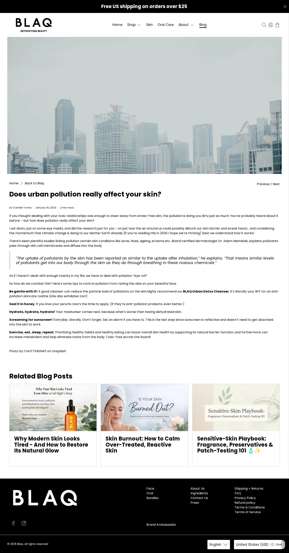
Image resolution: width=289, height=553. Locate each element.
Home (117, 24)
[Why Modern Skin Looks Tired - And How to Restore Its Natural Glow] (53, 407)
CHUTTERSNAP (35, 351)
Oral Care (165, 24)
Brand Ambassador (161, 524)
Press (195, 502)
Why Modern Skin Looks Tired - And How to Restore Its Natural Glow (51, 444)
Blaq (20, 544)
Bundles (152, 498)
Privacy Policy (245, 498)
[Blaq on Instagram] (23, 524)
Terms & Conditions (250, 507)
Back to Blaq (34, 183)
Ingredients (199, 493)
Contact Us (199, 498)
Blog (203, 24)
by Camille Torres (20, 207)
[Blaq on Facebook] (13, 524)
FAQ (238, 493)
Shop (131, 24)
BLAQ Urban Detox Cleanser (206, 291)
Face (150, 488)
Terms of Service (248, 512)
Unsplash (59, 351)
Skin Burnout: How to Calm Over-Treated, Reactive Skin (143, 444)
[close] (285, 6)
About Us (197, 488)
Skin (149, 24)
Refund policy (245, 502)
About (184, 24)
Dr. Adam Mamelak (233, 241)
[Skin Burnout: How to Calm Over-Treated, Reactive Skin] (144, 407)
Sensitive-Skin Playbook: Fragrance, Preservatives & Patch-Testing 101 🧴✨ (235, 444)
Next (276, 184)
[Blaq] (34, 25)
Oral (149, 493)
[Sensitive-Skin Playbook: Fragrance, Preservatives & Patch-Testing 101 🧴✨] (236, 407)
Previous (263, 184)
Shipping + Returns (249, 488)
